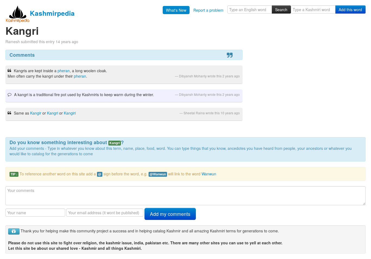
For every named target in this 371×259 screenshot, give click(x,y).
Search (281, 9)
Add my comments (170, 213)
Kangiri (70, 113)
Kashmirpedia (52, 13)
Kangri (52, 113)
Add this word (350, 9)
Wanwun (209, 173)
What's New (176, 10)
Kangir (35, 113)
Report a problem (208, 10)
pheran (64, 70)
